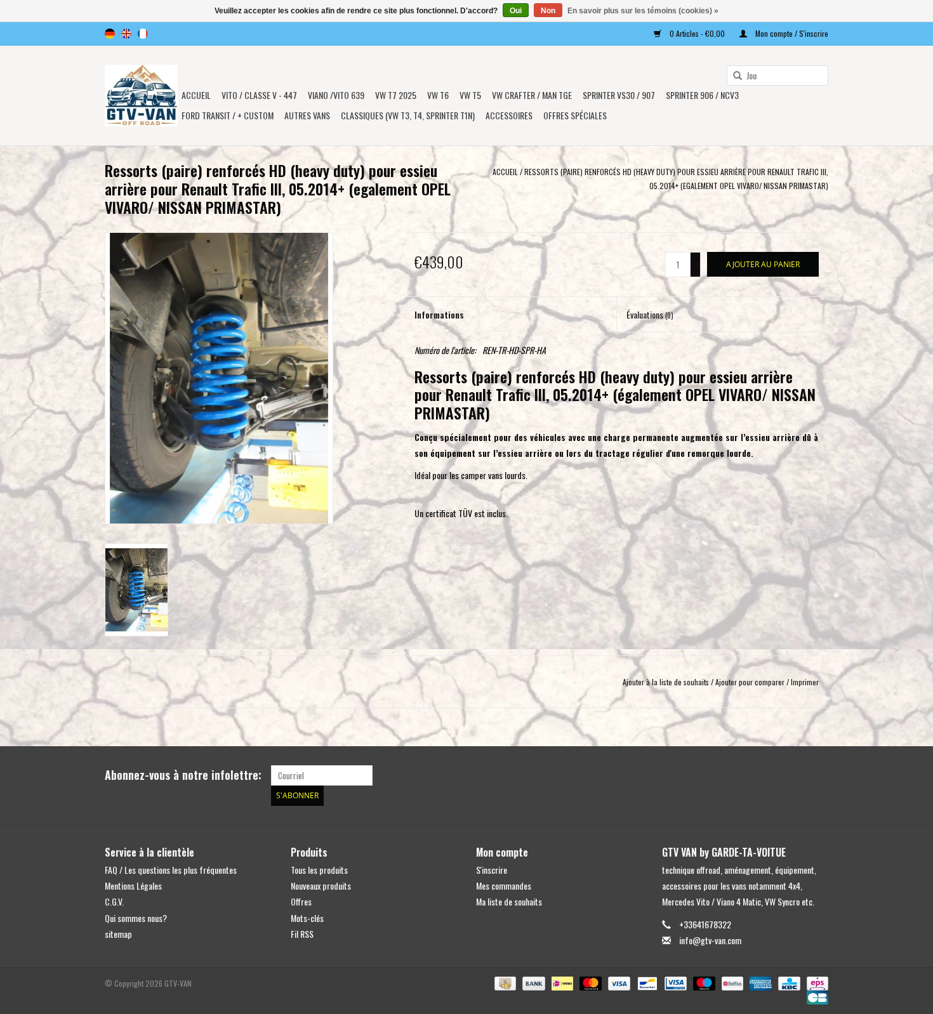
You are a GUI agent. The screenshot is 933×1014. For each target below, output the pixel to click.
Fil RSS (302, 933)
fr (143, 34)
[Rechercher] (733, 76)
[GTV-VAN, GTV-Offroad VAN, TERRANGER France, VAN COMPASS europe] (141, 95)
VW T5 (470, 95)
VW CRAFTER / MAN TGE (532, 95)
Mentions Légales (133, 885)
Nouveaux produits (321, 885)
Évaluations (649, 314)
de (110, 34)
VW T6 (438, 95)
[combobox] (777, 75)
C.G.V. (114, 901)
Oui (516, 10)
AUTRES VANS (307, 115)
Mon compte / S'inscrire (790, 33)
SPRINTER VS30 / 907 (619, 95)
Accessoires (509, 115)
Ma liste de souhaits (509, 901)
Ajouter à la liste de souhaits (666, 681)
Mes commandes (503, 885)
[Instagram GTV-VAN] (818, 775)
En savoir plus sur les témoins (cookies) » (642, 10)
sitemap (118, 933)
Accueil (196, 95)
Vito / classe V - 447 (259, 95)
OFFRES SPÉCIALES (575, 115)
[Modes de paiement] (504, 982)
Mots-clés (307, 918)
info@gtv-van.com (710, 940)
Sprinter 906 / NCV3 (702, 95)
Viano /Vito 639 (336, 95)
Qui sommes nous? (136, 918)
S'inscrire (491, 869)
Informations (439, 314)
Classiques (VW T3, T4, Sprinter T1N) (408, 115)
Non (548, 10)
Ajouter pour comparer (750, 681)
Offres (301, 901)
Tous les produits (319, 869)
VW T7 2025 (395, 95)
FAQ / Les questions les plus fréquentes (171, 869)
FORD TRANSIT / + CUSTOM (228, 115)
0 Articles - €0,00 (697, 33)
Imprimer (805, 681)
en (126, 34)
